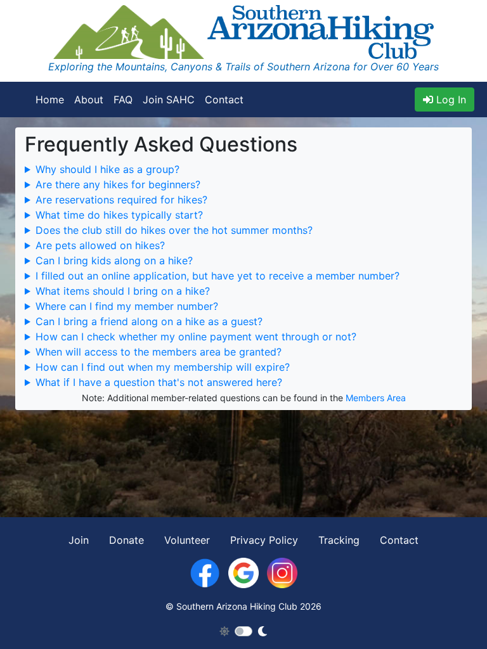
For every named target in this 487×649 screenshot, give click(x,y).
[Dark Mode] (262, 631)
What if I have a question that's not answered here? (159, 382)
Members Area (376, 397)
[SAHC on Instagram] (282, 571)
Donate (126, 540)
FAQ (123, 99)
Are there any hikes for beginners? (118, 184)
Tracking (339, 540)
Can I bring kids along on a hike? (114, 260)
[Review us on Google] (243, 571)
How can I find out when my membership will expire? (163, 367)
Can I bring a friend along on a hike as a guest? (149, 321)
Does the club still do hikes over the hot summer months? (174, 230)
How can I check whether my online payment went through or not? (196, 336)
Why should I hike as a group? (107, 169)
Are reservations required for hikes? (121, 199)
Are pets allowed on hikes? (100, 245)
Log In (449, 99)
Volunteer (187, 540)
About (88, 99)
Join (78, 540)
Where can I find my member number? (127, 306)
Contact (224, 99)
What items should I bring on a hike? (123, 291)
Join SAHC (169, 99)
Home (50, 99)
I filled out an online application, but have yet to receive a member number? (217, 275)
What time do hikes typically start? (119, 215)
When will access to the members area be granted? (159, 351)
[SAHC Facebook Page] (205, 571)
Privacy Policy (264, 540)
